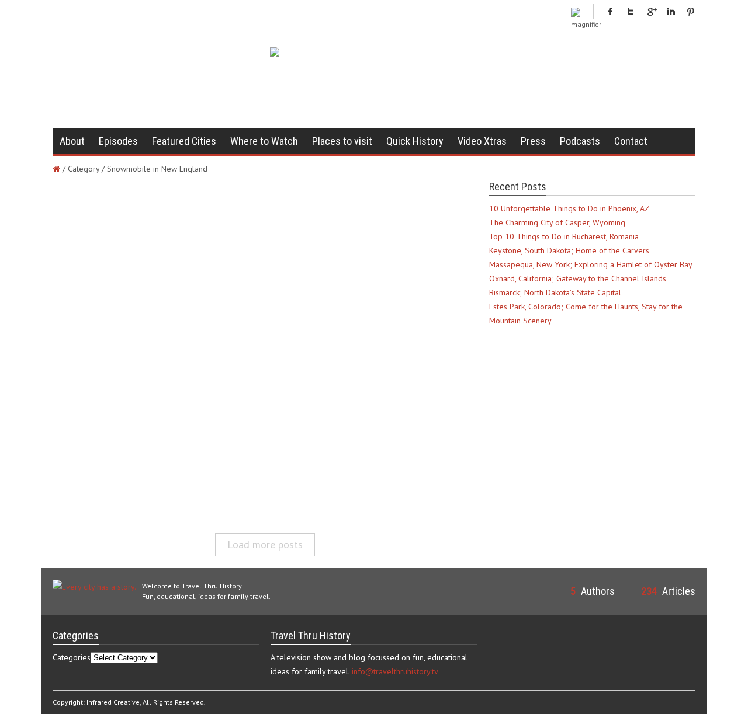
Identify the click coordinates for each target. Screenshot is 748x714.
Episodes (118, 141)
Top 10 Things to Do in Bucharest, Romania (564, 236)
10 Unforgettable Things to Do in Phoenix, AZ (569, 208)
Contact (630, 141)
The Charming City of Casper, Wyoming (557, 222)
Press (533, 141)
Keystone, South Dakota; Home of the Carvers (569, 250)
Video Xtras (482, 141)
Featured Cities (184, 141)
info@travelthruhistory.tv (395, 671)
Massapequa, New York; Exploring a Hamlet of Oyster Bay (590, 264)
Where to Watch (264, 141)
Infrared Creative (113, 702)
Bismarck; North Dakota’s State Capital (555, 292)
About (72, 141)
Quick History (415, 141)
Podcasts (580, 141)
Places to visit (342, 141)
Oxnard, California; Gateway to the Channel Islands (577, 278)
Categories (72, 657)
